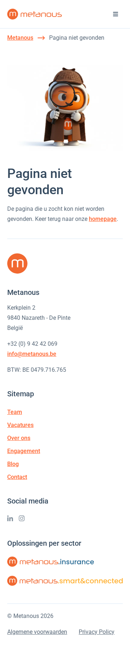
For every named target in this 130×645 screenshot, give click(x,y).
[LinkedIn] (10, 518)
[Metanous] (34, 14)
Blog (13, 464)
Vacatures (20, 425)
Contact (17, 477)
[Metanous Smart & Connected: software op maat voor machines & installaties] (65, 581)
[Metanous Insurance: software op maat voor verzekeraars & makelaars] (50, 562)
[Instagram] (22, 518)
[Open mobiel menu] (115, 14)
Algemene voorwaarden (37, 631)
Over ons (18, 438)
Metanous (20, 37)
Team (14, 412)
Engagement (23, 451)
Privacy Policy (96, 631)
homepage (103, 218)
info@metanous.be (31, 353)
